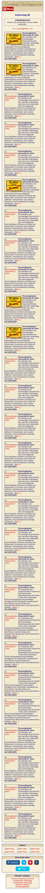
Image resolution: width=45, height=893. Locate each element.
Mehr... (17, 57)
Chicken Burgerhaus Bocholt (22, 879)
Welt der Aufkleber (22, 885)
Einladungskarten (22, 887)
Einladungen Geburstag (22, 881)
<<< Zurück (17, 29)
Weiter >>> (27, 29)
